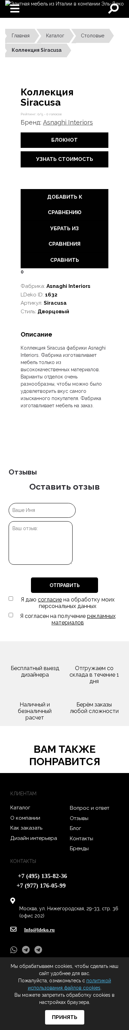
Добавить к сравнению (64, 204)
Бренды (79, 848)
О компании (25, 818)
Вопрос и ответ (89, 808)
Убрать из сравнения (64, 236)
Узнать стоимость (64, 159)
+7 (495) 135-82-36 (42, 876)
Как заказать (26, 828)
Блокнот (64, 140)
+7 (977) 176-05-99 (41, 885)
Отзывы (79, 818)
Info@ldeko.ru (39, 930)
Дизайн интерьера (33, 838)
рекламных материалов (84, 619)
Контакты (81, 838)
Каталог (20, 808)
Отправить (65, 585)
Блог (75, 828)
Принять (64, 1017)
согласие (50, 599)
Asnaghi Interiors (68, 122)
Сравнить (64, 260)
